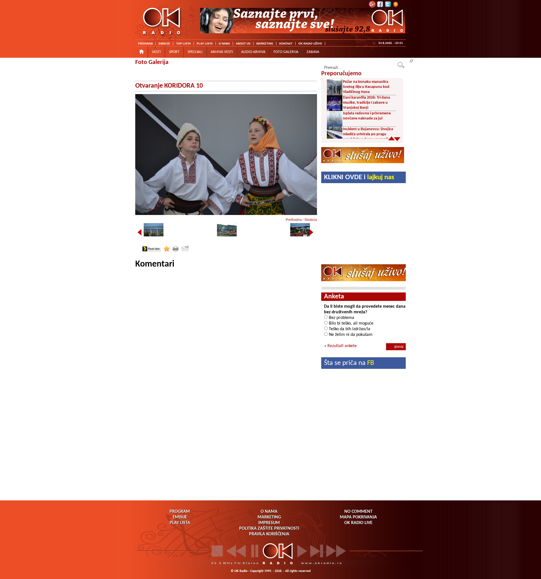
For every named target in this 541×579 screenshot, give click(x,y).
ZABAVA (313, 52)
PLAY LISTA (205, 43)
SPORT (174, 52)
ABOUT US (243, 43)
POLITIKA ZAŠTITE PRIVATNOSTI (269, 528)
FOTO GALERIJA (286, 52)
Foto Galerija (151, 62)
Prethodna (294, 220)
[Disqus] (226, 340)
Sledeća (310, 220)
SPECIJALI (195, 52)
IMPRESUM (269, 523)
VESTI (156, 52)
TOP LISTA (183, 43)
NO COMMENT (358, 511)
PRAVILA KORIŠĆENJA (269, 534)
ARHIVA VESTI (222, 52)
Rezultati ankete (342, 346)
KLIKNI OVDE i (359, 177)
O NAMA (224, 43)
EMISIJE (164, 43)
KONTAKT (285, 43)
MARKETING (264, 43)
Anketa (334, 296)
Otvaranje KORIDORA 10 (169, 86)
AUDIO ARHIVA (253, 52)
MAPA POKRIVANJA (358, 517)
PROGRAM (145, 43)
